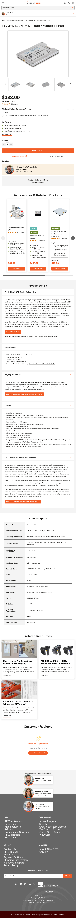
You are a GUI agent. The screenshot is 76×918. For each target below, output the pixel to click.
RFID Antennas (13, 821)
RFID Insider (11, 852)
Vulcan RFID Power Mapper (37, 237)
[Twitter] (34, 884)
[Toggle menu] (3, 3)
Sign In (43, 824)
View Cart (44, 835)
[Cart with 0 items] (73, 3)
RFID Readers (12, 835)
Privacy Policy (35, 914)
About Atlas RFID (49, 849)
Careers (43, 852)
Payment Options (13, 857)
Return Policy (11, 865)
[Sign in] (69, 3)
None (6, 112)
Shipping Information (16, 860)
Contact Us (17, 496)
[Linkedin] (21, 884)
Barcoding (10, 824)
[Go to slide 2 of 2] (5, 84)
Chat (30, 171)
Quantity (5, 140)
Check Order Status (50, 832)
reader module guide (50, 336)
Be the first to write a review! (38, 753)
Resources (9, 855)
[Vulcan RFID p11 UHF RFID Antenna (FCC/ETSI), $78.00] (60, 212)
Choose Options (60, 268)
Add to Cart (36, 151)
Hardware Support (14, 863)
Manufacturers (13, 827)
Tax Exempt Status (49, 829)
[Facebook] (25, 884)
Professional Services (17, 832)
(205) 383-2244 (20, 171)
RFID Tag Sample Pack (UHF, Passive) (16, 228)
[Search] (71, 8)
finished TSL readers (57, 326)
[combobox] (33, 8)
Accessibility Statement (46, 914)
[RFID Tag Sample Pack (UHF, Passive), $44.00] (16, 212)
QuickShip (34, 232)
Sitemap (28, 914)
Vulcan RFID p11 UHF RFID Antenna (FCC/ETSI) (59, 234)
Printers (9, 829)
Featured (33, 228)
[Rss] (16, 884)
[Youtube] (30, 884)
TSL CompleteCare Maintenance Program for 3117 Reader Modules (26, 115)
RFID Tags (10, 837)
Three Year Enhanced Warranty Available (42, 364)
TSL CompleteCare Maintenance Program (38, 109)
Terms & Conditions (59, 914)
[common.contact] (65, 3)
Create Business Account (53, 827)
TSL (3, 101)
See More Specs (7, 134)
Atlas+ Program (48, 821)
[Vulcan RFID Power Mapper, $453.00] (38, 212)
